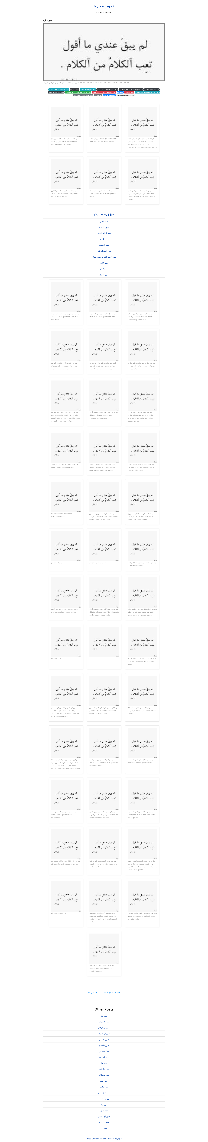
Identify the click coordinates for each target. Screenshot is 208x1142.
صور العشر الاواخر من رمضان (104, 257)
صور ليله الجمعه (104, 1098)
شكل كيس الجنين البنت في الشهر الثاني (147, 92)
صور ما (104, 1063)
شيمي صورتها (74, 89)
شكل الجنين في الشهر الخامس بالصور (103, 92)
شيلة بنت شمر (129, 92)
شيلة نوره (120, 92)
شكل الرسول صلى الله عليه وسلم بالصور (78, 92)
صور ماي (104, 1081)
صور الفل (104, 268)
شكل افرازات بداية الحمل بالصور (58, 89)
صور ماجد (104, 1087)
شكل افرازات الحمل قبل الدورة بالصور (131, 89)
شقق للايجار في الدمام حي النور (83, 95)
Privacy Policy (106, 1138)
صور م (104, 1128)
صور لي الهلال (104, 1027)
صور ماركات (104, 1069)
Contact (95, 1138)
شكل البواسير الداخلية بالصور (125, 95)
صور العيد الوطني (104, 251)
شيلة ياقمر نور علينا (109, 95)
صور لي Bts (104, 1051)
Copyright (117, 1138)
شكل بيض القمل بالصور (152, 89)
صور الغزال (104, 274)
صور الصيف (104, 245)
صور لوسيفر (104, 1022)
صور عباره (104, 5)
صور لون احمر (104, 1116)
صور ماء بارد (104, 1045)
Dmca (88, 1138)
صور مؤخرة (104, 1122)
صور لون (104, 1104)
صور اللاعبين (104, 239)
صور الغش (104, 221)
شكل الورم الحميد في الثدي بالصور (107, 89)
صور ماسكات (104, 1075)
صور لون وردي (104, 1092)
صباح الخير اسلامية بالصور (56, 92)
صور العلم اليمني (104, 233)
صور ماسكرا (104, 1039)
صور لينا (104, 1016)
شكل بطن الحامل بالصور (87, 89)
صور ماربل (104, 1110)
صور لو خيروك (104, 1033)
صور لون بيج (104, 1057)
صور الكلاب (104, 227)
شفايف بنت (98, 95)
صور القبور (104, 263)
